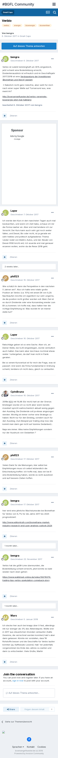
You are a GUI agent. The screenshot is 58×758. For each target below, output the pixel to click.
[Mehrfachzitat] (4, 116)
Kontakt (30, 747)
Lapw (14, 210)
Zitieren (13, 115)
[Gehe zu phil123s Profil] (5, 278)
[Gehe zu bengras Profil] (5, 59)
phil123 (15, 276)
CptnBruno (17, 391)
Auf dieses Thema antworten (29, 46)
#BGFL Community (18, 4)
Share (12, 709)
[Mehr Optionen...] (52, 59)
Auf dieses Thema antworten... (23, 693)
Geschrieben (25, 60)
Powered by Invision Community (29, 753)
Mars (14, 615)
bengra (10, 33)
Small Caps (25, 36)
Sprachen (17, 747)
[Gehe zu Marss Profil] (5, 617)
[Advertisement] (29, 173)
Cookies (41, 747)
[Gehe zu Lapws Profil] (5, 213)
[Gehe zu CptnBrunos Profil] (5, 394)
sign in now (18, 680)
